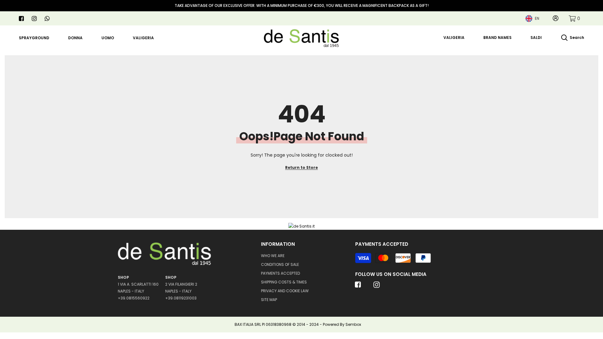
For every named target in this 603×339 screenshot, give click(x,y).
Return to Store (301, 167)
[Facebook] (21, 18)
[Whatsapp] (47, 18)
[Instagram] (34, 18)
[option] (301, 5)
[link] (574, 18)
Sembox (353, 324)
